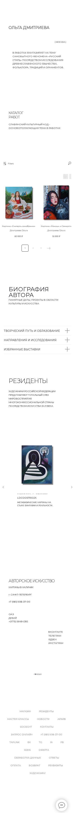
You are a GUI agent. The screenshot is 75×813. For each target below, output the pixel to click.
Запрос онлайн (21, 734)
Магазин (25, 711)
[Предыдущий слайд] (3, 487)
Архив (62, 719)
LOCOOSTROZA (27, 497)
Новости (43, 719)
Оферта (44, 749)
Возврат (34, 765)
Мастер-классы (18, 719)
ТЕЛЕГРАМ (54, 635)
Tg (40, 742)
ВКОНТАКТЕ (55, 631)
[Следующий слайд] (71, 487)
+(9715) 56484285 (18, 621)
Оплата (15, 765)
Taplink (14, 742)
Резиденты (46, 711)
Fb (62, 742)
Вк (29, 742)
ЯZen (27, 749)
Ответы (54, 757)
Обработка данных (27, 757)
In (51, 742)
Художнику (38, 773)
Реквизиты (55, 765)
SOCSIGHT (26, 726)
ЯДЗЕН (52, 639)
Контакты (46, 726)
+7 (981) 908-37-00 (19, 601)
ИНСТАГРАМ (55, 643)
